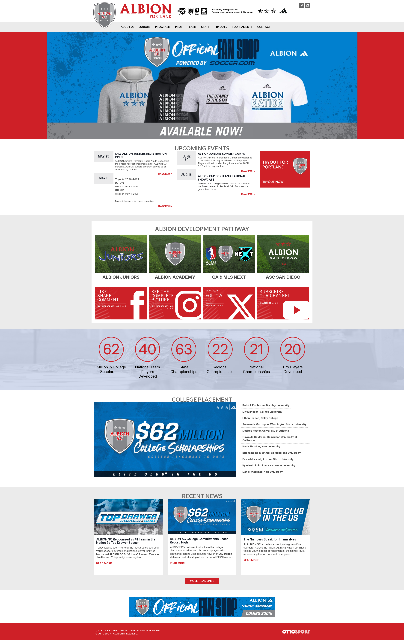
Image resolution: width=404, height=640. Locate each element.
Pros (178, 26)
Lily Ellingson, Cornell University (262, 411)
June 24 (186, 158)
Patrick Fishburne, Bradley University (265, 405)
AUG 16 (186, 175)
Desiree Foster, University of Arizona (265, 430)
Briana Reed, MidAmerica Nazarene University (271, 452)
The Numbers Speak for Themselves (270, 539)
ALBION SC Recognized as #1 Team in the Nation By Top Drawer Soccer (125, 541)
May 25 (103, 156)
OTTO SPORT (105, 633)
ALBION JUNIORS (121, 277)
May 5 (103, 178)
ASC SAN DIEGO (283, 277)
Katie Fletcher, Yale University (261, 446)
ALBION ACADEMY (175, 277)
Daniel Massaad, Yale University (262, 471)
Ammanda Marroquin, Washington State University (274, 424)
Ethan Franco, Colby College (260, 418)
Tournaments (242, 26)
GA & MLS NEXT (229, 277)
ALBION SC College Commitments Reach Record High (199, 540)
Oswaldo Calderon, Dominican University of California (269, 438)
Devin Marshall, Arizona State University (268, 459)
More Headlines (202, 580)
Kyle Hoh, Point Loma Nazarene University (268, 465)
